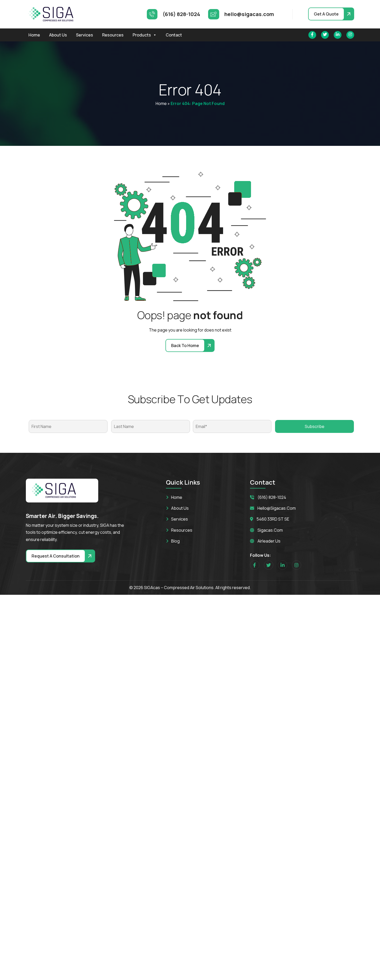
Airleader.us (268, 541)
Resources (113, 35)
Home (34, 35)
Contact (174, 35)
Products (142, 35)
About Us (58, 35)
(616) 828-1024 (271, 497)
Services (84, 35)
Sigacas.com (270, 530)
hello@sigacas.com (276, 508)
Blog (175, 541)
